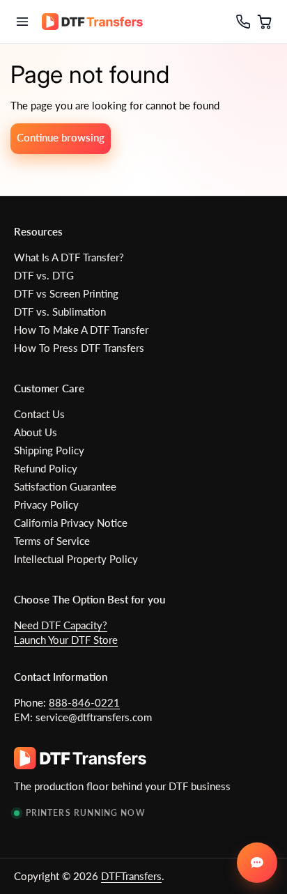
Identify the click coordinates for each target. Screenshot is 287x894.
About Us (35, 432)
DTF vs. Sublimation (60, 311)
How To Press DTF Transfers (79, 347)
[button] (264, 21)
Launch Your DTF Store (66, 639)
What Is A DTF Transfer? (69, 257)
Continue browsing (60, 137)
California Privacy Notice (70, 522)
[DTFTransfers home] (92, 22)
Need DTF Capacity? (60, 625)
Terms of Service (52, 540)
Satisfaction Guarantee (65, 486)
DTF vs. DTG (44, 275)
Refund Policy (45, 468)
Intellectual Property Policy (76, 559)
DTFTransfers (131, 876)
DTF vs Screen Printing (66, 293)
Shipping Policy (49, 450)
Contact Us (39, 414)
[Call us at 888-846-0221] (239, 21)
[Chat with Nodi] (257, 862)
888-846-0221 (84, 702)
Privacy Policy (46, 504)
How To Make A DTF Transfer (81, 329)
